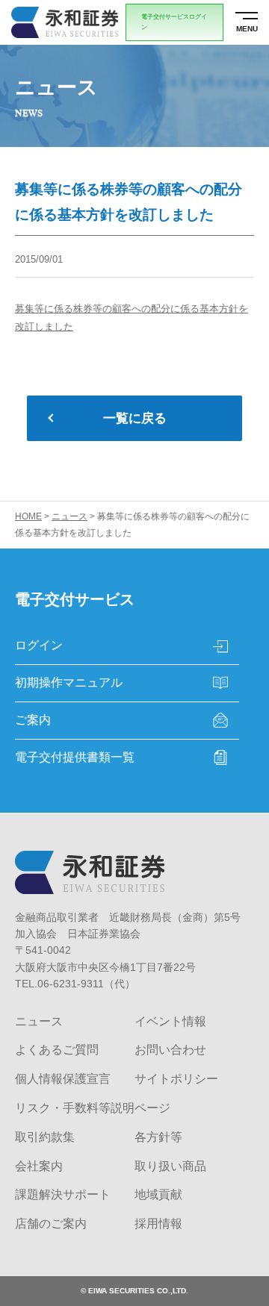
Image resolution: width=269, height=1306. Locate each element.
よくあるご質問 (57, 1049)
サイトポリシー (176, 1078)
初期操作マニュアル (69, 682)
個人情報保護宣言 (63, 1078)
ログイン (39, 645)
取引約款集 (45, 1137)
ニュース (39, 1021)
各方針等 (158, 1137)
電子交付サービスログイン (174, 22)
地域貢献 (158, 1194)
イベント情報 (170, 1021)
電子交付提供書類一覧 (74, 757)
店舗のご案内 (51, 1223)
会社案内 (39, 1166)
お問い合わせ (170, 1049)
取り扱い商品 (170, 1166)
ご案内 (33, 719)
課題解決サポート (63, 1194)
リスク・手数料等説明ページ (92, 1108)
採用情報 (158, 1223)
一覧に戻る (135, 417)
